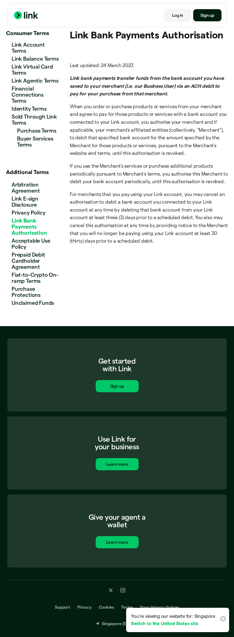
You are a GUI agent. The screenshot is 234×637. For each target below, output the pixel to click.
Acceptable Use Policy (31, 244)
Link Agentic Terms (35, 81)
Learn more (117, 464)
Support (62, 607)
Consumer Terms (27, 33)
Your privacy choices (159, 607)
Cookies (106, 607)
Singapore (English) (120, 623)
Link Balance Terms (35, 59)
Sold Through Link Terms (34, 120)
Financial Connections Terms (28, 95)
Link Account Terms (28, 48)
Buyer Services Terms (35, 142)
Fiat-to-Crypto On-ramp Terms (35, 278)
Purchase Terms (36, 130)
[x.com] (111, 590)
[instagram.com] (123, 590)
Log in (177, 15)
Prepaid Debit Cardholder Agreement (28, 261)
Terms (127, 607)
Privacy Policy (28, 212)
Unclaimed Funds (33, 303)
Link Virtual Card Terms (32, 70)
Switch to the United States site (164, 623)
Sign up (207, 15)
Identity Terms (29, 109)
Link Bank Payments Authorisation (29, 227)
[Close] (222, 620)
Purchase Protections (26, 292)
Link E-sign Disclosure (25, 202)
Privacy (84, 607)
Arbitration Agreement (26, 188)
